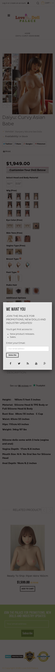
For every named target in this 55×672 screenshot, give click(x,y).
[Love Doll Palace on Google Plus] (44, 363)
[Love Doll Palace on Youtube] (36, 363)
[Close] (52, 302)
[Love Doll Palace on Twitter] (19, 363)
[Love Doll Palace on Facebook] (10, 363)
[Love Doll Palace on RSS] (27, 363)
